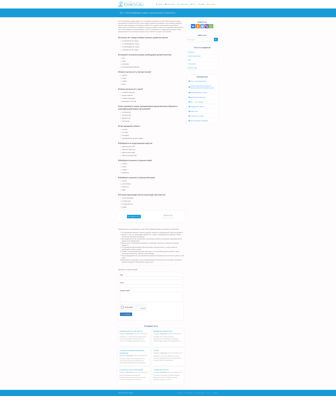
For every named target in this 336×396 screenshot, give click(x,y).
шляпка (124, 164)
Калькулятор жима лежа (197, 97)
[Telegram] (202, 26)
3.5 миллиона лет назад (130, 41)
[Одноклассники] (197, 26)
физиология (126, 118)
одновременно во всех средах (132, 138)
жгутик (124, 181)
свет (123, 58)
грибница (125, 173)
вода (123, 61)
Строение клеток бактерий (131, 369)
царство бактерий (128, 152)
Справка (202, 4)
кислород (125, 64)
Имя (121, 275)
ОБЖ (189, 60)
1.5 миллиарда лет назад (130, 44)
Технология (192, 64)
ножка (124, 167)
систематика (126, 112)
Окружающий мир (194, 56)
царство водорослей (129, 155)
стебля (124, 81)
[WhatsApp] (211, 26)
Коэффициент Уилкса (197, 106)
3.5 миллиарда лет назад (130, 47)
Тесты (194, 4)
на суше (124, 129)
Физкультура (192, 68)
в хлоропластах (127, 204)
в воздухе (125, 135)
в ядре (124, 207)
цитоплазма (126, 184)
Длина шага (194, 111)
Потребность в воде (196, 116)
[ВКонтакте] (193, 26)
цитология (125, 121)
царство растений (128, 146)
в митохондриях (127, 198)
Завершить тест (135, 216)
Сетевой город (183, 4)
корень (124, 170)
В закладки (211, 4)
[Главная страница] (131, 4)
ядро (123, 190)
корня (124, 78)
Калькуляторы (170, 4)
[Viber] (207, 26)
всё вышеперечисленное (130, 67)
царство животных (128, 149)
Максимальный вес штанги (198, 92)
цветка (124, 75)
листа (124, 84)
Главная (159, 4)
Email (121, 283)
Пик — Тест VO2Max (196, 102)
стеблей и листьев (128, 92)
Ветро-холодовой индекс (198, 81)
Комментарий (125, 290)
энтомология (126, 115)
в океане (125, 132)
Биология (191, 52)
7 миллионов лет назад (130, 50)
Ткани (156, 350)
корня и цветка (127, 95)
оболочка (125, 187)
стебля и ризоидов (128, 98)
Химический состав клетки (131, 331)
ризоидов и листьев (129, 101)
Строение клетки (161, 369)
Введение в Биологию (163, 331)
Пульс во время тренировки (199, 121)
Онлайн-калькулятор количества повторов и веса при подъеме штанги (202, 87)
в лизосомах (126, 201)
